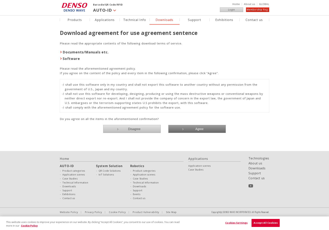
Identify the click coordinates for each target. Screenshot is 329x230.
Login (231, 9)
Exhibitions (224, 19)
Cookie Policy (117, 212)
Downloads (164, 19)
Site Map (171, 212)
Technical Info (134, 19)
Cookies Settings (236, 222)
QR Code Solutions (110, 170)
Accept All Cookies (265, 222)
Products (75, 19)
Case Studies (69, 178)
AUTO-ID (67, 165)
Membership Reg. (257, 9)
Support (194, 19)
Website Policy (69, 212)
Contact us (254, 19)
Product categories (73, 170)
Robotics (137, 165)
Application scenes (73, 174)
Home (236, 4)
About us (249, 4)
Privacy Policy (93, 212)
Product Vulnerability (146, 212)
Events (137, 194)
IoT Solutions (106, 174)
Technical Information (75, 182)
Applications (105, 19)
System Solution (109, 165)
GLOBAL (264, 4)
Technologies (258, 158)
